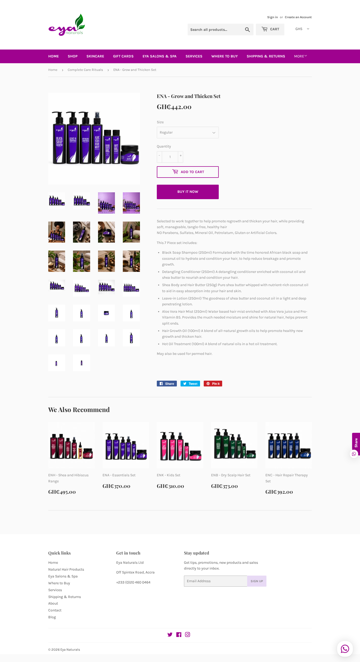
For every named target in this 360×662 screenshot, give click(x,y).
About (53, 603)
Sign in (272, 17)
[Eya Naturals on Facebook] (179, 635)
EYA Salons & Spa (160, 56)
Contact (54, 610)
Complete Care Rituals (85, 70)
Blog (52, 617)
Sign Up (257, 581)
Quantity (164, 146)
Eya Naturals (70, 649)
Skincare (95, 56)
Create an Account (298, 17)
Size (160, 122)
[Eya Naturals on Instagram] (187, 635)
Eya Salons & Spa (63, 576)
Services (194, 56)
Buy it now (187, 191)
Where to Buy (59, 583)
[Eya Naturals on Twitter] (170, 635)
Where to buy (224, 56)
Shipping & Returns (266, 56)
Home (53, 56)
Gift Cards (123, 56)
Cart (274, 29)
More (299, 56)
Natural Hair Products (66, 569)
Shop (72, 56)
